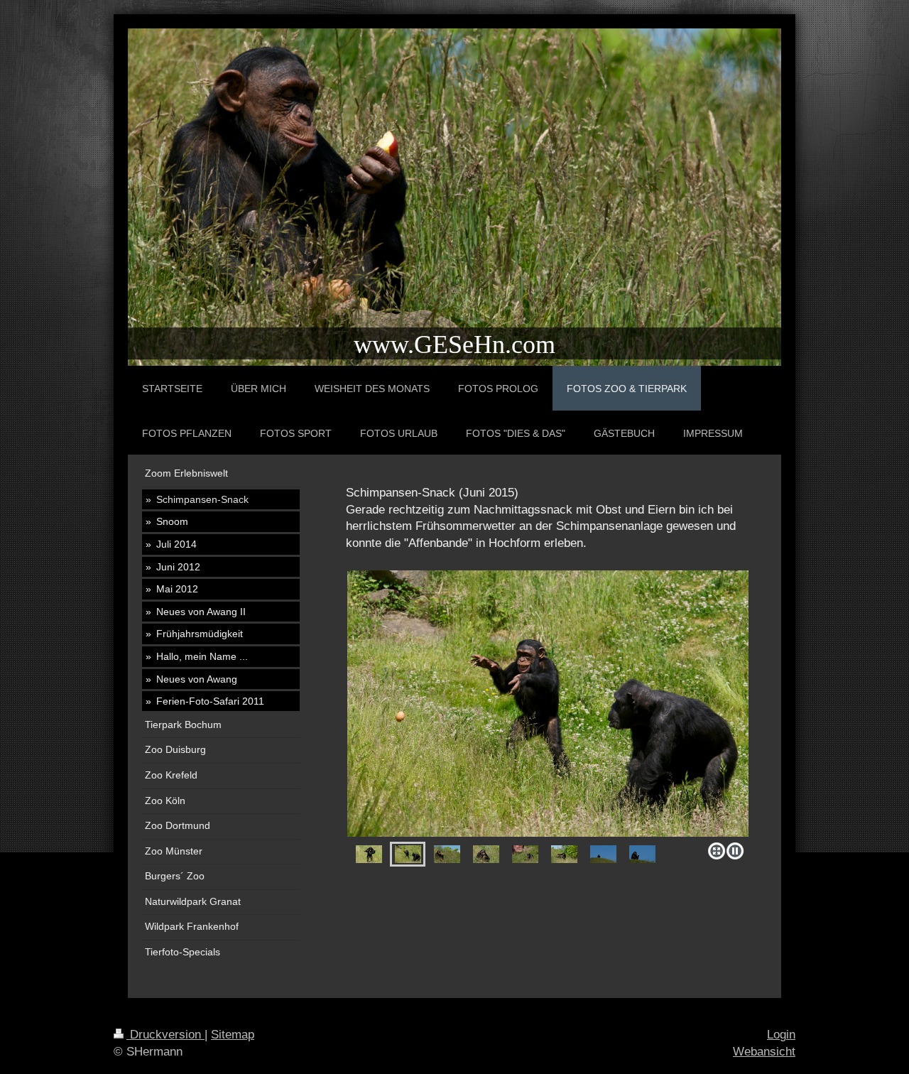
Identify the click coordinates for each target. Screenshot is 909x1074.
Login (781, 1034)
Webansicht (764, 1051)
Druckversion (165, 1034)
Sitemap (232, 1034)
